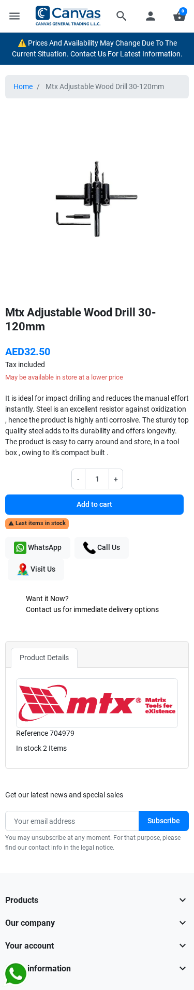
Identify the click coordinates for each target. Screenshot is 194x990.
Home (23, 86)
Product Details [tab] (44, 657)
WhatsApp (44, 547)
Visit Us (42, 568)
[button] (121, 16)
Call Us (108, 547)
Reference (32, 733)
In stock (28, 748)
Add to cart (94, 504)
